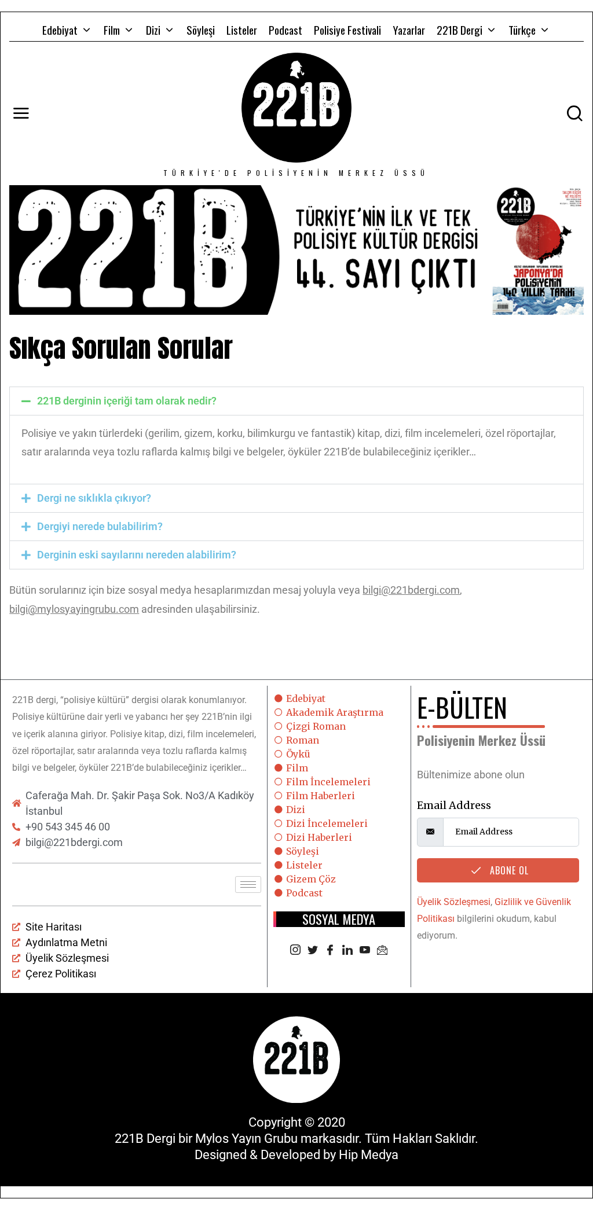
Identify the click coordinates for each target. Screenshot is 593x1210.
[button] (296, 401)
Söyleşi (200, 29)
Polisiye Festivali (347, 29)
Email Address (454, 805)
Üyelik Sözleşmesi (453, 901)
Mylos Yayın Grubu (246, 1138)
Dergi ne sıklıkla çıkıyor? (94, 498)
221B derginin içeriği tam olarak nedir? (127, 401)
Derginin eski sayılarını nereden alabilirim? (136, 555)
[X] (312, 950)
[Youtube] (365, 950)
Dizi (153, 29)
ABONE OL (508, 870)
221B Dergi (459, 29)
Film (112, 29)
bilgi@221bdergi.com (411, 590)
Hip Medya (368, 1155)
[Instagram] (295, 950)
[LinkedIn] (347, 950)
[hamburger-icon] (248, 884)
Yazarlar (409, 29)
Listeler (241, 29)
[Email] (382, 950)
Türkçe (522, 29)
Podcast (285, 29)
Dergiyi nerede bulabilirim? (100, 526)
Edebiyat (60, 29)
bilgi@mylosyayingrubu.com (74, 609)
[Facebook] (330, 950)
